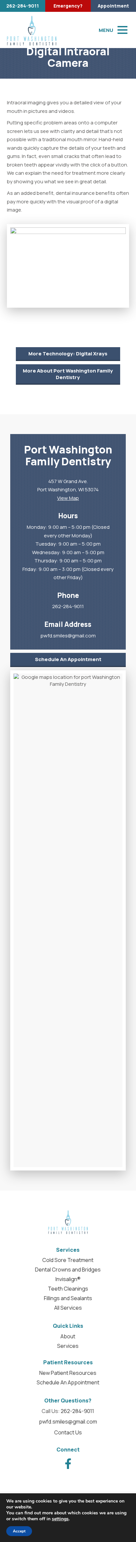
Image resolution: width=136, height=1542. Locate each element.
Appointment (113, 6)
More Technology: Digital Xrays (67, 353)
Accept (19, 1531)
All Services (68, 1307)
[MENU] (122, 30)
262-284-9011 (22, 6)
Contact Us (68, 1432)
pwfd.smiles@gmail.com (68, 635)
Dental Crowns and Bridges (68, 1269)
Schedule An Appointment (68, 659)
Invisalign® (68, 1279)
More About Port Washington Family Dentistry (68, 374)
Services (68, 1345)
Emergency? (68, 6)
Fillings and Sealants (68, 1298)
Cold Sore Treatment (67, 1260)
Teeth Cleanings (68, 1288)
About (67, 1336)
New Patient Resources (67, 1372)
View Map (68, 498)
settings (60, 1519)
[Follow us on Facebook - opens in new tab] (68, 1463)
